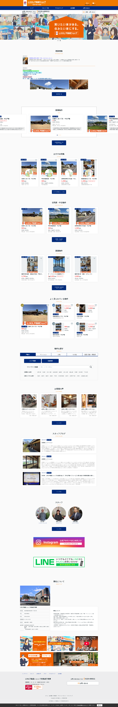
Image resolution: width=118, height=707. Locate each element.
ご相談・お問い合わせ (90, 12)
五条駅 (43, 372)
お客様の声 (38, 673)
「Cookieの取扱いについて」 (81, 705)
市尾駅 (76, 372)
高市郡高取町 (61, 375)
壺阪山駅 (71, 372)
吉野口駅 (39, 372)
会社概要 (72, 8)
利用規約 (55, 695)
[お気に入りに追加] (49, 117)
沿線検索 (50, 361)
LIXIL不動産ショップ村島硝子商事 (38, 679)
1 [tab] (57, 40)
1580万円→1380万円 (27, 77)
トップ (31, 8)
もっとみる (59, 422)
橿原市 (47, 375)
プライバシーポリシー (62, 695)
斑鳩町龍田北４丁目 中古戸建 (30, 74)
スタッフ (32, 673)
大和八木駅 (65, 372)
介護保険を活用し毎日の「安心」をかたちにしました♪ (40, 58)
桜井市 (66, 375)
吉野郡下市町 (72, 375)
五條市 (38, 375)
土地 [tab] (59, 354)
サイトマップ (70, 695)
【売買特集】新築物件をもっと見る (59, 288)
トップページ (24, 673)
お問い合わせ (86, 8)
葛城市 (51, 375)
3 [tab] (60, 40)
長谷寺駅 (81, 372)
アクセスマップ (59, 8)
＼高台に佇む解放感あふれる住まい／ (31, 71)
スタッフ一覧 (45, 8)
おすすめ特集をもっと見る (59, 191)
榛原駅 (60, 372)
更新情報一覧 (59, 94)
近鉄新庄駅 (55, 372)
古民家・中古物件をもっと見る (59, 239)
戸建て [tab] (28, 354)
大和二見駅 (49, 372)
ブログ (45, 673)
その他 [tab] (75, 354)
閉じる (99, 705)
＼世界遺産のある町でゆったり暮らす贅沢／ (32, 72)
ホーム (46, 695)
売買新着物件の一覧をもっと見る (59, 143)
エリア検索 (33, 361)
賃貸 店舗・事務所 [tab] (90, 354)
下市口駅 (86, 372)
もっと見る (59, 491)
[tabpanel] (59, 27)
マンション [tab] (43, 354)
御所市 (42, 375)
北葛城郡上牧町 (84, 375)
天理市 (78, 375)
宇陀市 (55, 375)
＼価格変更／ (26, 75)
